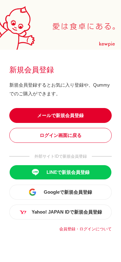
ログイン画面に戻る (61, 135)
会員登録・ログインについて (85, 229)
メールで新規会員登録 (60, 115)
